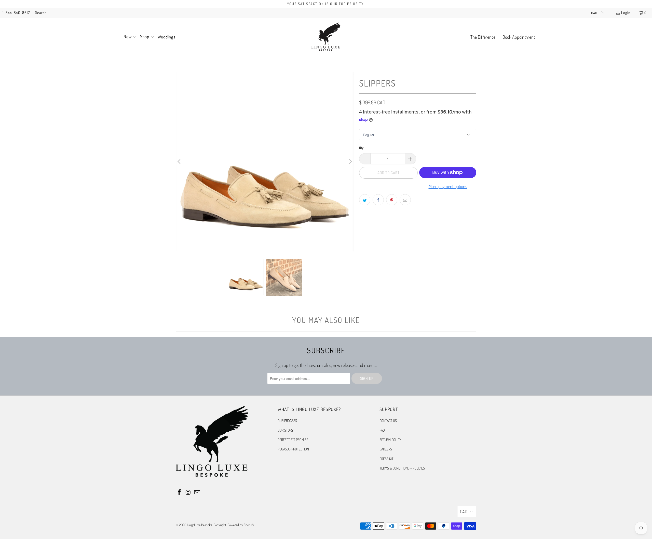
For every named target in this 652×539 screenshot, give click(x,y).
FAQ (382, 430)
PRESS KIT (386, 459)
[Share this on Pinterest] (391, 199)
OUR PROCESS (287, 420)
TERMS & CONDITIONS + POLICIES (402, 468)
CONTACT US (388, 420)
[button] (130, 37)
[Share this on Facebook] (378, 199)
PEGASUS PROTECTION (293, 449)
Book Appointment (518, 37)
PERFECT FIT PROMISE (293, 439)
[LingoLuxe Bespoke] (326, 37)
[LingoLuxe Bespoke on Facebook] (179, 492)
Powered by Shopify (240, 525)
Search (41, 12)
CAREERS (385, 449)
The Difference (482, 37)
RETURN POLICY (390, 439)
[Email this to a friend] (405, 199)
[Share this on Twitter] (364, 199)
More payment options (448, 186)
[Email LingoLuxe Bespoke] (197, 492)
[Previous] (179, 161)
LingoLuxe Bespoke (199, 525)
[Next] (350, 161)
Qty (361, 148)
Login (625, 12)
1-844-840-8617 (16, 12)
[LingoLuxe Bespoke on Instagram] (188, 492)
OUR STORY (285, 430)
